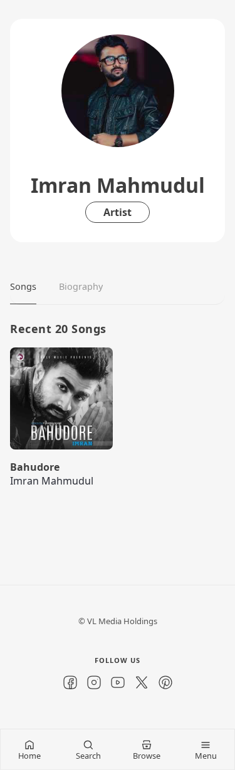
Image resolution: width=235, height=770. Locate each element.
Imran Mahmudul (51, 481)
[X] (141, 682)
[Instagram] (94, 682)
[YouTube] (117, 682)
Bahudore (35, 467)
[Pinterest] (165, 682)
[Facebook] (70, 682)
